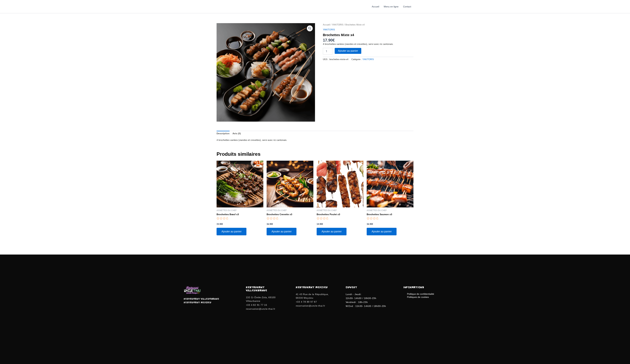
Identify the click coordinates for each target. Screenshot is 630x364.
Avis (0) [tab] (236, 133)
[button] (310, 28)
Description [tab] (223, 133)
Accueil (375, 6)
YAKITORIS (337, 24)
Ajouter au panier (348, 50)
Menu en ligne (391, 6)
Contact (407, 6)
